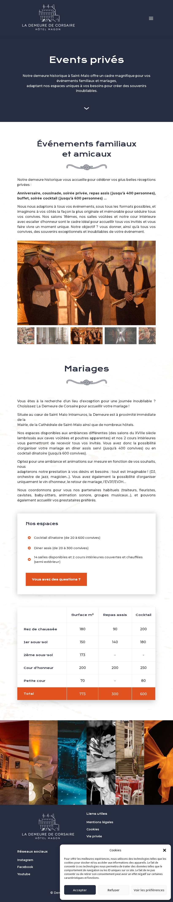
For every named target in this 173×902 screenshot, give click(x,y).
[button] (164, 850)
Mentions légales (99, 822)
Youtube (23, 874)
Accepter (80, 890)
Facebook (25, 867)
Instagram (25, 860)
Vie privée (94, 836)
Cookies (92, 829)
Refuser (113, 890)
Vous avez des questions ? (56, 579)
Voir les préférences (149, 890)
